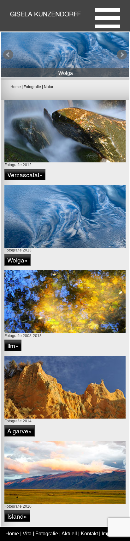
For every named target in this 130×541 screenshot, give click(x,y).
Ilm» (13, 345)
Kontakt (89, 533)
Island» (17, 516)
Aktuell (69, 533)
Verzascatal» (25, 174)
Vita (27, 533)
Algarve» (19, 430)
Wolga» (17, 260)
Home (15, 87)
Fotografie (32, 87)
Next (122, 55)
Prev (8, 55)
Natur (48, 87)
